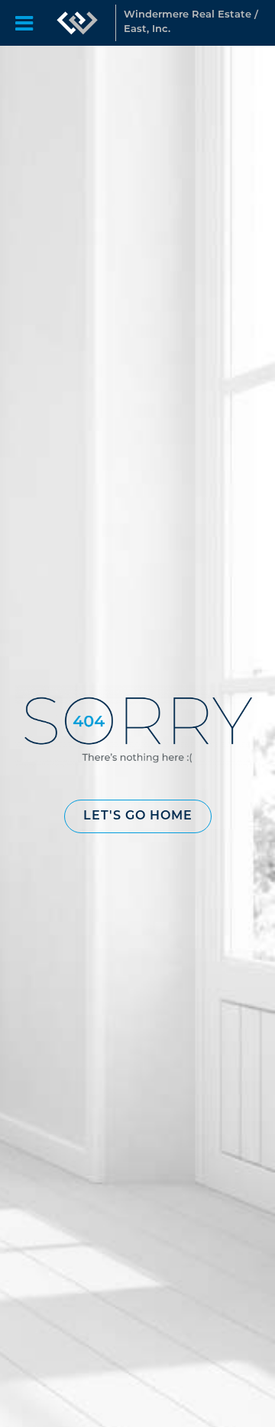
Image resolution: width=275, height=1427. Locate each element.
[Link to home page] (77, 23)
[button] (138, 816)
